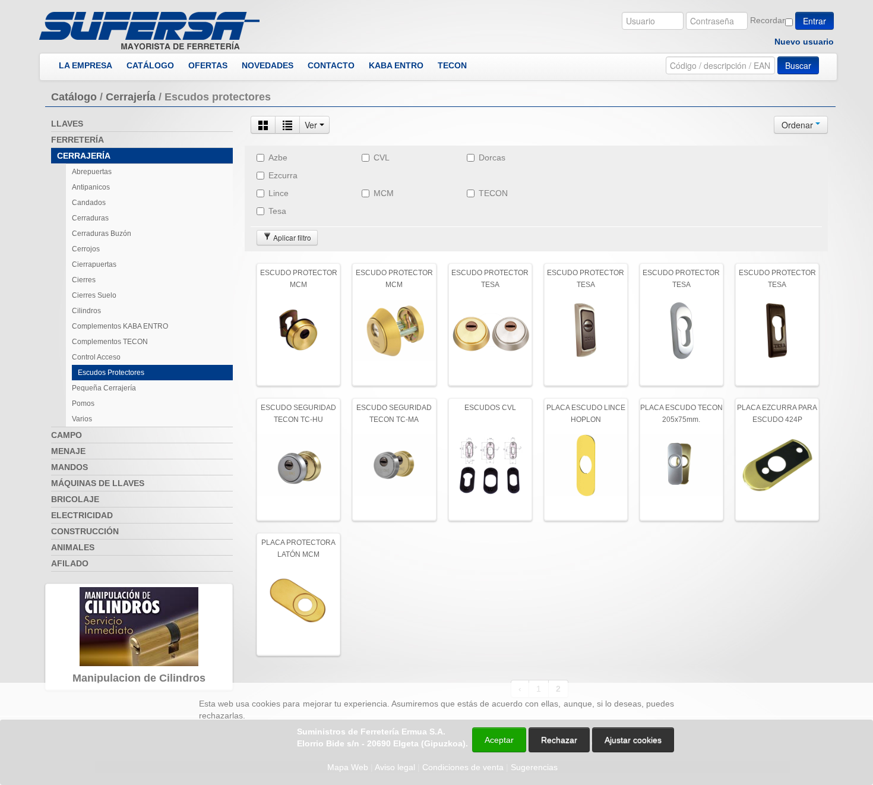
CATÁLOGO (150, 65)
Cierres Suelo (94, 295)
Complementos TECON (110, 342)
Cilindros (86, 311)
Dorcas (492, 157)
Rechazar (559, 740)
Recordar (767, 20)
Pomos (83, 403)
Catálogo (74, 97)
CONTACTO (331, 65)
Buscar (798, 65)
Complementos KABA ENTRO (120, 326)
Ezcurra (283, 175)
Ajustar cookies (731, 672)
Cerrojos (86, 249)
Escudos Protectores (111, 372)
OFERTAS (207, 65)
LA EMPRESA (85, 65)
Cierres (84, 280)
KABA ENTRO (396, 65)
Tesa (277, 211)
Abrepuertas (92, 172)
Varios (82, 419)
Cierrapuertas (94, 264)
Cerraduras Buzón (101, 233)
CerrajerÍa (131, 97)
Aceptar (499, 740)
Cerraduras (90, 218)
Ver (312, 125)
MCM (384, 193)
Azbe (277, 157)
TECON (452, 65)
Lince (278, 193)
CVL (382, 157)
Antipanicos (91, 187)
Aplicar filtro (291, 237)
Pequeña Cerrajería (104, 388)
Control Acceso (96, 357)
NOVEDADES (267, 65)
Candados (89, 202)
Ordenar (798, 125)
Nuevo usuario (804, 41)
